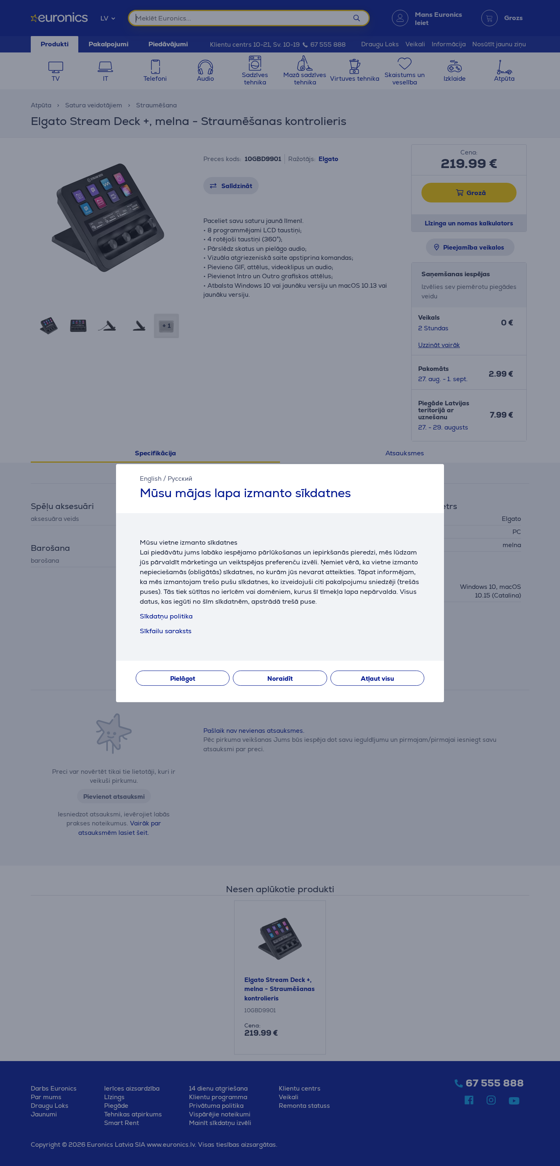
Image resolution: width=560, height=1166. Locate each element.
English (151, 478)
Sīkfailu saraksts (165, 631)
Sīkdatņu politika (166, 616)
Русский (180, 478)
